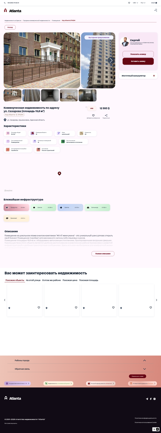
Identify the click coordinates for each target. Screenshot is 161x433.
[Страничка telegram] (147, 399)
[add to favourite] (129, 2)
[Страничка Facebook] (154, 3)
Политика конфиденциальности (145, 418)
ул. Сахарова (12, 120)
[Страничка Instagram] (156, 3)
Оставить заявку (138, 61)
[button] (59, 174)
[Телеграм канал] (152, 3)
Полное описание (103, 254)
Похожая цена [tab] (70, 280)
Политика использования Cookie (146, 422)
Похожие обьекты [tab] (14, 280)
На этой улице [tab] (33, 280)
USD (91, 108)
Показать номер (138, 54)
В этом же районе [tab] (51, 280)
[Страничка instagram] (154, 399)
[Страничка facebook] (151, 399)
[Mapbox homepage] (8, 191)
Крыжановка (24, 120)
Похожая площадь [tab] (88, 280)
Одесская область (37, 120)
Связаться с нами (137, 376)
